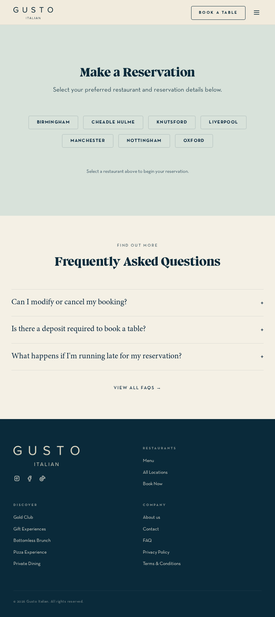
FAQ (147, 540)
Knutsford (172, 122)
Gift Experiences (29, 529)
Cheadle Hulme (113, 122)
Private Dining (27, 564)
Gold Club (23, 517)
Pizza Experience (30, 552)
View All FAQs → (138, 388)
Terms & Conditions (162, 564)
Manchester (87, 141)
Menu (148, 461)
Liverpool (223, 122)
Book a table (218, 12)
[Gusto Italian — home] (33, 13)
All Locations (155, 472)
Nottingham (144, 141)
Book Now (153, 484)
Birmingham (53, 122)
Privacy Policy (156, 552)
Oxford (194, 141)
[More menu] (257, 12)
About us (151, 517)
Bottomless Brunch (32, 540)
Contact (151, 529)
